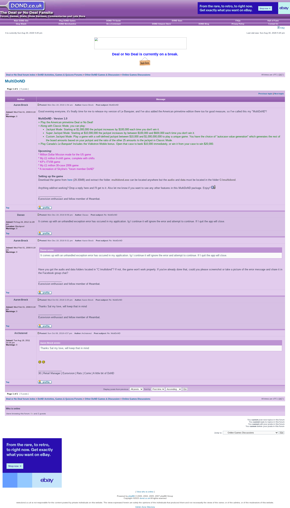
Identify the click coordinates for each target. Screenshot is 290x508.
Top (7, 208)
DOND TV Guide (113, 21)
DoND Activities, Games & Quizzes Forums (60, 75)
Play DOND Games (67, 21)
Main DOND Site (21, 21)
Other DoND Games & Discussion (102, 75)
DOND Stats (177, 21)
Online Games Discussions (136, 75)
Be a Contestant (114, 24)
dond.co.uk (145, 498)
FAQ (282, 28)
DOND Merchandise (67, 24)
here (69, 179)
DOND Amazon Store (161, 24)
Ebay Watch (21, 24)
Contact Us (273, 24)
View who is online (145, 492)
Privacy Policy (238, 24)
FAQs (238, 21)
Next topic (279, 94)
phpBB (131, 496)
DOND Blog (204, 24)
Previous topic (265, 94)
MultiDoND (15, 81)
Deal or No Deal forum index (20, 75)
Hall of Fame (273, 21)
